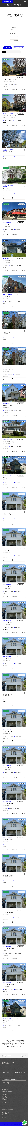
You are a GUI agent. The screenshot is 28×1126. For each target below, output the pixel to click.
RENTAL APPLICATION (6, 1108)
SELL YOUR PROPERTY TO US (7, 1109)
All (4, 51)
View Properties (8, 1124)
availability (8, 1)
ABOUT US (4, 1096)
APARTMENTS (4, 1097)
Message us (17, 1124)
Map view (8, 47)
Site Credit (4, 1117)
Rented (18, 51)
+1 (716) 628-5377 (9, 1091)
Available (10, 51)
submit (4, 1082)
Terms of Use (4, 1119)
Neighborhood (7, 1056)
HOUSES (3, 1098)
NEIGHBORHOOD (5, 1099)
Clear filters (18, 47)
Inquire (21, 77)
